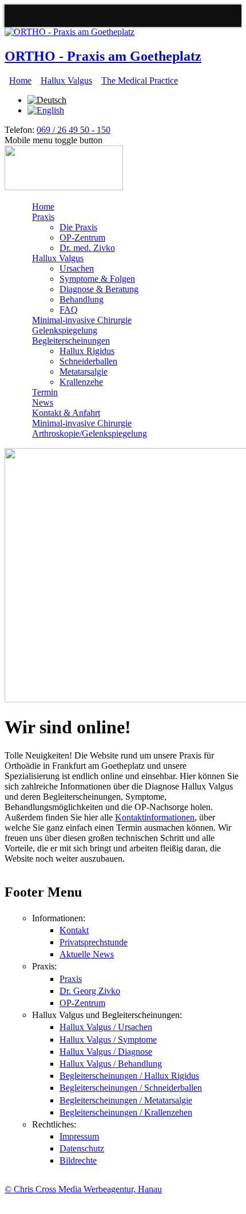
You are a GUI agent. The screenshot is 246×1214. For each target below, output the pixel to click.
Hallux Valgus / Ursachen (105, 1027)
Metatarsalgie (83, 371)
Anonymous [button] (19, 16)
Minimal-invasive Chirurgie (82, 320)
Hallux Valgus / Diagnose (105, 1051)
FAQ (68, 310)
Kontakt (74, 930)
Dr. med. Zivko (87, 248)
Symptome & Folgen (97, 279)
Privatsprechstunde (93, 942)
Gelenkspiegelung (64, 330)
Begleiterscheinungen (71, 340)
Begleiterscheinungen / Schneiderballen (130, 1088)
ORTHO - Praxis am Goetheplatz (103, 56)
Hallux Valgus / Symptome (108, 1039)
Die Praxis (78, 227)
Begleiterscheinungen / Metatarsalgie (125, 1100)
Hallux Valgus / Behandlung (110, 1063)
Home (20, 80)
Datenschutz (81, 1148)
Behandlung (81, 299)
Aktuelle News (86, 954)
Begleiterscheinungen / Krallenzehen (125, 1112)
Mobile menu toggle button (53, 140)
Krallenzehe (81, 382)
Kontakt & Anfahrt (66, 413)
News (42, 402)
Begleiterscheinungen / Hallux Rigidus (129, 1076)
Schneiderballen (88, 361)
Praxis (43, 217)
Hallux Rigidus (86, 351)
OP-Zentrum (82, 237)
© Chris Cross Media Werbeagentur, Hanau (83, 1189)
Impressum (79, 1136)
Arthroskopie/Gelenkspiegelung (89, 433)
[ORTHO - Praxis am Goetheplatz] (69, 32)
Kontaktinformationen (155, 817)
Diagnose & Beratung (98, 289)
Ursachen (76, 268)
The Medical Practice (139, 80)
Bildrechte (78, 1160)
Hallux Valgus (66, 80)
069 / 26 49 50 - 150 (73, 130)
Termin (45, 392)
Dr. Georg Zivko (89, 991)
